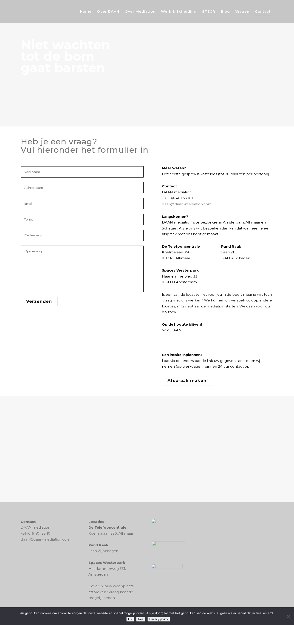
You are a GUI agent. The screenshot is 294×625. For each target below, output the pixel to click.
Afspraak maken (186, 380)
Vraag (114, 592)
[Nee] (288, 616)
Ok (130, 619)
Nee (140, 619)
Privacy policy (158, 619)
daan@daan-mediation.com (187, 204)
